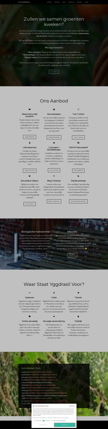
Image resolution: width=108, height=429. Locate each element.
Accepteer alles (65, 425)
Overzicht (72, 406)
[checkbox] (37, 420)
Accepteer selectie (43, 425)
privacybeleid (65, 417)
